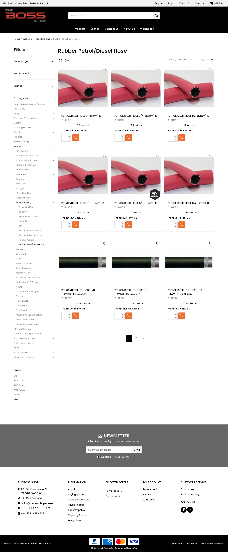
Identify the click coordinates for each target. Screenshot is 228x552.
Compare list (113, 496)
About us (7, 3)
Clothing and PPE (22, 127)
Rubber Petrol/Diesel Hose (31, 244)
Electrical (18, 132)
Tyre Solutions (23, 310)
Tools (16, 347)
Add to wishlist (105, 69)
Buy (75, 137)
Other (21, 225)
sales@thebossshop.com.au (38, 503)
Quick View (105, 73)
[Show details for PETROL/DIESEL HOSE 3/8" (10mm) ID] (83, 176)
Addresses (149, 499)
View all (18, 399)
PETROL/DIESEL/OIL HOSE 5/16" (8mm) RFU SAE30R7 (185, 292)
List (67, 59)
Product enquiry (190, 494)
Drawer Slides (23, 169)
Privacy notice (76, 504)
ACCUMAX (19, 385)
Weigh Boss (74, 520)
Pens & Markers (23, 268)
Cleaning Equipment (26, 160)
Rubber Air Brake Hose (30, 230)
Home (17, 38)
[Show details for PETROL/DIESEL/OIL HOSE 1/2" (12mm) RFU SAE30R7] (136, 263)
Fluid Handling (21, 141)
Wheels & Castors (25, 319)
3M (15, 375)
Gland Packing (24, 193)
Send (137, 449)
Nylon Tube (24, 221)
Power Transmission (24, 343)
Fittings (20, 179)
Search (156, 15)
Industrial (19, 146)
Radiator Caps (24, 272)
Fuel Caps (21, 183)
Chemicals (22, 150)
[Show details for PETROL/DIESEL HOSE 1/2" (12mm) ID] (189, 88)
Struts (19, 286)
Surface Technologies (27, 291)
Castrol (17, 122)
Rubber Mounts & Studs (28, 277)
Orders (147, 494)
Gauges (20, 188)
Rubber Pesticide (27, 240)
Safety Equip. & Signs (27, 282)
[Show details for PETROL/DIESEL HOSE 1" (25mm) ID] (83, 88)
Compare (199, 3)
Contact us (21, 3)
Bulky (16, 113)
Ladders (20, 249)
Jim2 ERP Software (42, 543)
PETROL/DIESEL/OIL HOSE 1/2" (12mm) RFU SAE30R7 (131, 292)
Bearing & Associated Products (30, 104)
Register (159, 3)
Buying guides (76, 494)
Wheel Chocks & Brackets (29, 314)
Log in (171, 3)
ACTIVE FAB (19, 389)
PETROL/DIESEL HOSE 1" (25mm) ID (81, 115)
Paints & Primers (24, 263)
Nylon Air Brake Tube (29, 216)
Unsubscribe (124, 456)
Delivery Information (40, 3)
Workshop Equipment (25, 357)
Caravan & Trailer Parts (25, 118)
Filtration (18, 136)
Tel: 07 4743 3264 (32, 498)
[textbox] (111, 15)
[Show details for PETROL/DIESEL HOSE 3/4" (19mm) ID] (136, 88)
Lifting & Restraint (22, 329)
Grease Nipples (24, 197)
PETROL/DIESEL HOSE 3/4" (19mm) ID (136, 115)
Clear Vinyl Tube (27, 207)
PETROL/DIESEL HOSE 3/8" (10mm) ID (82, 203)
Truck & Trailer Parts (24, 352)
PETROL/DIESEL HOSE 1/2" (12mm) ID (188, 115)
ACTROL (18, 394)
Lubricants (21, 254)
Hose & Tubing (23, 202)
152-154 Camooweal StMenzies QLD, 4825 (34, 491)
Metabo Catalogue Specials (28, 333)
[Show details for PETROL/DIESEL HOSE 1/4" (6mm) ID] (189, 176)
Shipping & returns (78, 515)
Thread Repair (23, 305)
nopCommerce (22, 543)
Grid (60, 59)
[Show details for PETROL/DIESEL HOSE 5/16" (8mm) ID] (136, 176)
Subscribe (106, 456)
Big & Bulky (19, 108)
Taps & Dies (22, 300)
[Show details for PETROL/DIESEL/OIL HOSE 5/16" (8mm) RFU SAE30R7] (189, 263)
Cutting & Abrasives (26, 165)
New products (114, 491)
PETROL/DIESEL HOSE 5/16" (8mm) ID (136, 203)
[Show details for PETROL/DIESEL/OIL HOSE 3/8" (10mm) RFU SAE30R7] (83, 263)
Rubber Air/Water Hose (30, 235)
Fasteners (21, 174)
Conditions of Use (78, 499)
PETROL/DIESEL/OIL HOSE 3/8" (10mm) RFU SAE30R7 (78, 292)
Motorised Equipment (24, 338)
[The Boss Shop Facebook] (184, 510)
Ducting (23, 211)
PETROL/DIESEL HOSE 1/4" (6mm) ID (188, 203)
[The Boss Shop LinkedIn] (190, 510)
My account (150, 489)
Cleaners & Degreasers (28, 155)
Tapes (19, 296)
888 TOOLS (19, 380)
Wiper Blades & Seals (27, 324)
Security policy (76, 510)
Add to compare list (105, 78)
